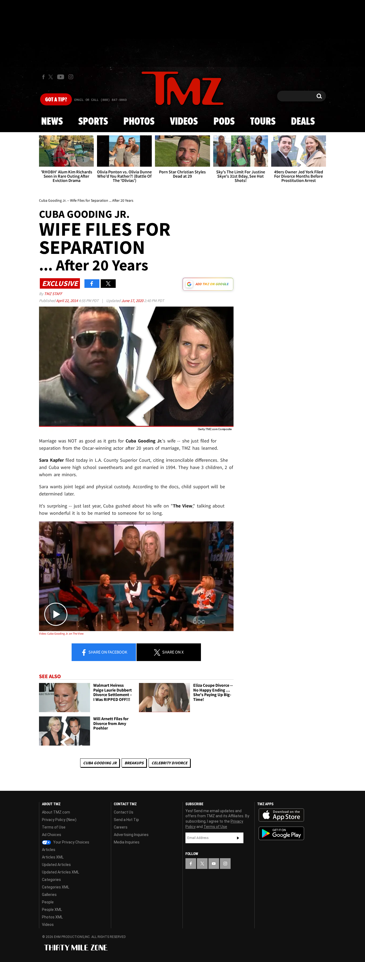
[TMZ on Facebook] (43, 76)
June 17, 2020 (132, 300)
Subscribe (238, 838)
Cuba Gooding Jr (100, 762)
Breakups (134, 762)
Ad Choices (51, 835)
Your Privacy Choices (70, 842)
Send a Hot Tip (126, 820)
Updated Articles (56, 864)
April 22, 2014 (67, 300)
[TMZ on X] (51, 76)
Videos (184, 121)
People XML (52, 909)
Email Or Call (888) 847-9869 (100, 100)
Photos (138, 121)
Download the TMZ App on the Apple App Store (281, 815)
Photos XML (52, 917)
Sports (93, 121)
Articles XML (53, 857)
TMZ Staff (53, 293)
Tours (262, 121)
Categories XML (55, 887)
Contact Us (123, 812)
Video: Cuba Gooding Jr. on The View (61, 633)
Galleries (49, 894)
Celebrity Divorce (169, 762)
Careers (120, 827)
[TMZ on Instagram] (70, 76)
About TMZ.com (56, 812)
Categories (51, 879)
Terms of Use (53, 827)
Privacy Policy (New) (59, 820)
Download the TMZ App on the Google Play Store (281, 833)
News (52, 121)
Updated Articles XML (60, 872)
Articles (48, 850)
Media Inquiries (126, 842)
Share (107, 652)
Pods (224, 121)
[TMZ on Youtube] (60, 76)
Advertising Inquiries (131, 835)
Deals (303, 121)
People (48, 902)
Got (56, 99)
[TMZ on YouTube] (213, 863)
